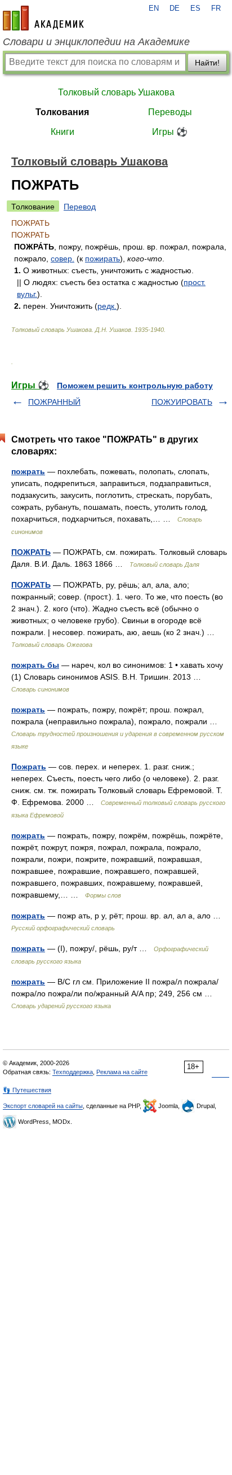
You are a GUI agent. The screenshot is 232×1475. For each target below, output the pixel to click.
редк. (107, 305)
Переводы (170, 112)
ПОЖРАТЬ (31, 552)
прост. (195, 282)
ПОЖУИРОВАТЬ (181, 401)
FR (216, 8)
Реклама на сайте (122, 1072)
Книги (62, 132)
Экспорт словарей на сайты (43, 1105)
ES (195, 8)
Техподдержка (72, 1072)
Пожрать (28, 766)
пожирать (102, 258)
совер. (62, 258)
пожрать (28, 471)
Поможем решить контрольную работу (135, 385)
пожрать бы (35, 664)
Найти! (207, 62)
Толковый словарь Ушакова (116, 92)
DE (174, 8)
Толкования (62, 112)
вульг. (27, 294)
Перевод (80, 206)
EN (154, 8)
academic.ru (43, 18)
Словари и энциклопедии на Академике (96, 41)
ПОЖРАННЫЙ (54, 401)
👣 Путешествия (27, 1090)
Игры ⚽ (170, 132)
